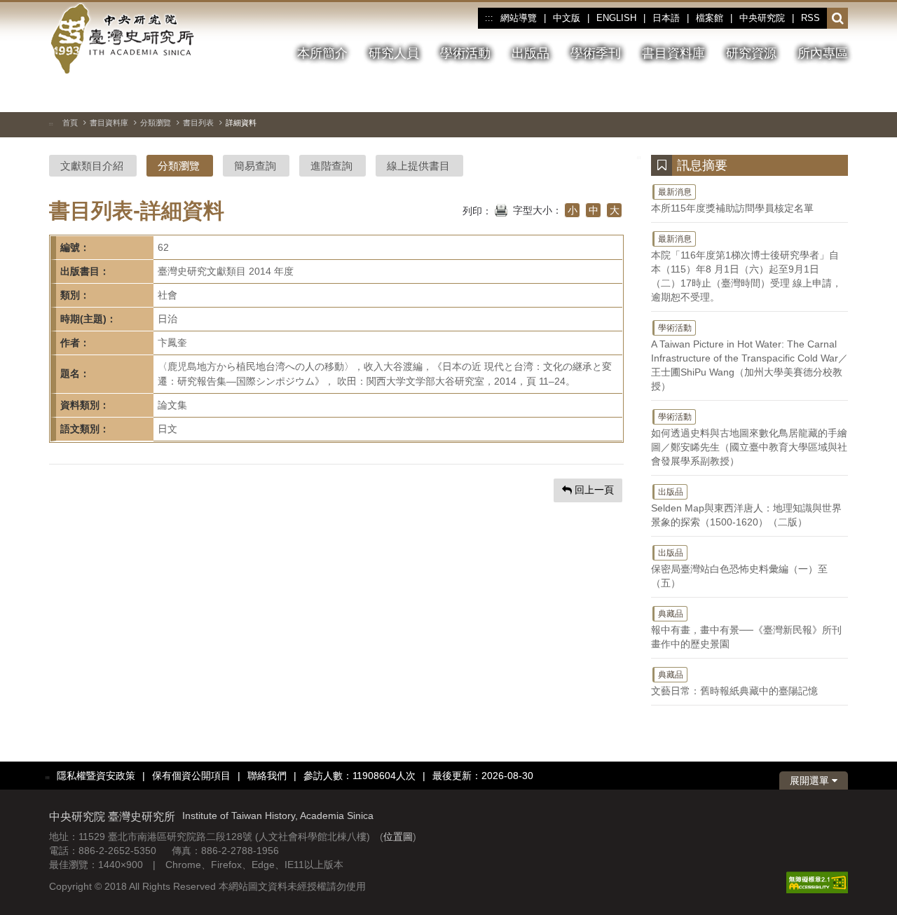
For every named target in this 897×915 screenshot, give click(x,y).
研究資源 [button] (751, 53)
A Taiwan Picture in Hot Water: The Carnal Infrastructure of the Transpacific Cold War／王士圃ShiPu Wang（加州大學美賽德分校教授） (749, 357)
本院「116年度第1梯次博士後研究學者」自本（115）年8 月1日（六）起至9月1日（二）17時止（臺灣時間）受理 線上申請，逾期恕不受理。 (746, 268)
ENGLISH (616, 18)
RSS (810, 18)
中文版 (566, 18)
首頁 (70, 122)
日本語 (666, 18)
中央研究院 (762, 18)
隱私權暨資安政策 (96, 775)
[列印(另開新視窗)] (501, 208)
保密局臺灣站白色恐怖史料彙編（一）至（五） (739, 568)
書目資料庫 (109, 122)
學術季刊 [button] (595, 53)
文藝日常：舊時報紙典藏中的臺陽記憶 (734, 683)
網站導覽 (518, 18)
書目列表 (198, 122)
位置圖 (398, 836)
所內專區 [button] (822, 53)
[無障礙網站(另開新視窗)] (817, 882)
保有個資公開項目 (191, 775)
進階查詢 (331, 166)
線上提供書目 (418, 166)
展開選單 (811, 780)
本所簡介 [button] (322, 53)
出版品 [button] (530, 53)
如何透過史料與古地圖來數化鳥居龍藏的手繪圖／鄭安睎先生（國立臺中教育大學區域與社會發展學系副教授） (749, 439)
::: (489, 18)
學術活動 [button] (465, 53)
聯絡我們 (267, 775)
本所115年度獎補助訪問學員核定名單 (732, 200)
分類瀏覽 (155, 122)
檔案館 (709, 18)
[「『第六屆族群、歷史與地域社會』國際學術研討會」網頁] (837, 94)
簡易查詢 (255, 166)
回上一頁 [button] (593, 489)
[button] (838, 19)
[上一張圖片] (786, 93)
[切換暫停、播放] (761, 93)
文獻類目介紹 (91, 166)
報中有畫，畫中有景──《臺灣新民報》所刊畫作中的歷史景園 (746, 629)
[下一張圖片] (812, 93)
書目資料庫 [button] (673, 53)
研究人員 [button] (394, 53)
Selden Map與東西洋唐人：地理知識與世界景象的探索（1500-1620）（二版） (746, 507)
